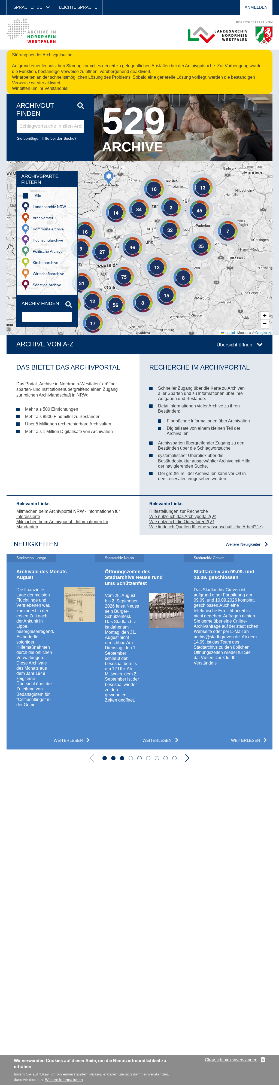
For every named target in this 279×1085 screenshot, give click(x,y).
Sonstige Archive (47, 285)
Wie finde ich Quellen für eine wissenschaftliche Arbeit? (202, 527)
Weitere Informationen (64, 1079)
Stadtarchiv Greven (209, 558)
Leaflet (229, 332)
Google (260, 332)
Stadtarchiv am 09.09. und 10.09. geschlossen (224, 574)
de (39, 7)
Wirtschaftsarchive (48, 274)
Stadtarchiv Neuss (119, 558)
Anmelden (256, 7)
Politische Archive (48, 251)
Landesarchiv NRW (49, 207)
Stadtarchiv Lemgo (31, 558)
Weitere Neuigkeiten (243, 544)
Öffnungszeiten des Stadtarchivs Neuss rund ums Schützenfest (134, 577)
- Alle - (38, 195)
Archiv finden (40, 303)
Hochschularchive (48, 240)
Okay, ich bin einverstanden (231, 1059)
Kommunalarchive (48, 229)
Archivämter (43, 218)
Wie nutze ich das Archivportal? (179, 516)
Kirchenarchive (45, 262)
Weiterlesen (68, 740)
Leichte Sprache (78, 7)
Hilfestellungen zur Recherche (178, 511)
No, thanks (263, 1059)
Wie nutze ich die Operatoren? (178, 521)
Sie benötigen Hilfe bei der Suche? (47, 138)
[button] (109, 178)
